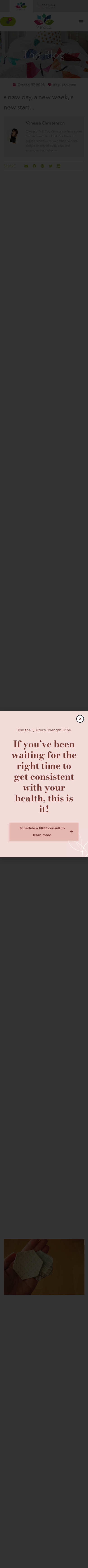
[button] (80, 718)
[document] (44, 784)
